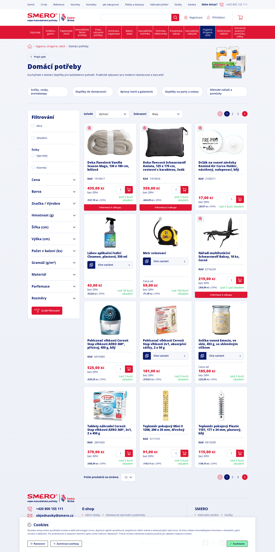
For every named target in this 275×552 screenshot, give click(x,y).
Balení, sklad (129, 32)
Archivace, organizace (114, 32)
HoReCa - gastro (51, 32)
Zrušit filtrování (50, 310)
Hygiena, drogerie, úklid (208, 32)
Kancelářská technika (145, 32)
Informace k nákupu (110, 207)
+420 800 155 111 (237, 4)
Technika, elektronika (161, 32)
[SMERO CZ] (51, 17)
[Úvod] (30, 46)
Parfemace (41, 286)
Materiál (39, 274)
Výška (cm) (41, 239)
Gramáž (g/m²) (44, 263)
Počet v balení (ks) (47, 251)
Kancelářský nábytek (192, 32)
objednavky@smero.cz (55, 515)
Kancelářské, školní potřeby (82, 32)
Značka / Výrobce (46, 203)
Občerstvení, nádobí (224, 32)
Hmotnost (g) (43, 215)
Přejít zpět (40, 56)
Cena (36, 180)
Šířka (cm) (40, 227)
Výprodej (35, 32)
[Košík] (242, 17)
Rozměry (39, 298)
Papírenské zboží (66, 32)
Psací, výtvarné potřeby (98, 32)
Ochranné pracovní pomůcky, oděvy (239, 32)
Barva (36, 191)
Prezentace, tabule (176, 32)
